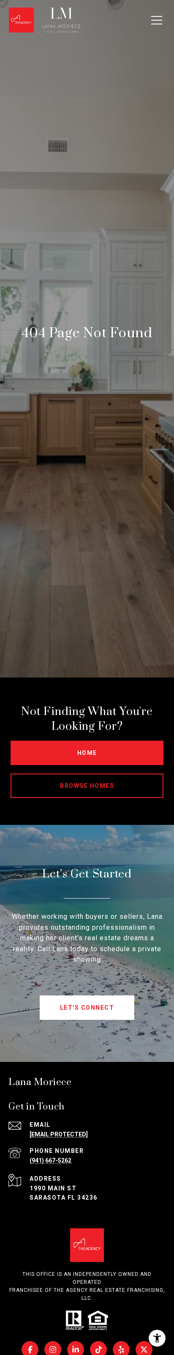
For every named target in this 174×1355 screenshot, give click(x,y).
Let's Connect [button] (87, 1007)
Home (87, 753)
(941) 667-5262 (50, 1160)
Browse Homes (87, 785)
